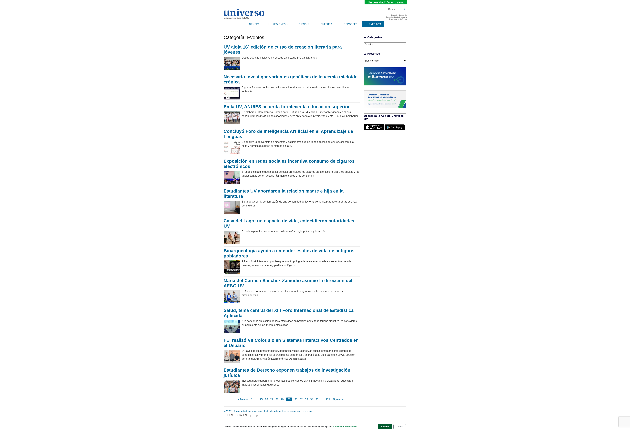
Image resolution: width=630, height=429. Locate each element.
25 (261, 399)
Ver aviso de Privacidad (345, 426)
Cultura (326, 24)
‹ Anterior (243, 399)
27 (271, 399)
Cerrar (400, 426)
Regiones (279, 24)
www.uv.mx (307, 411)
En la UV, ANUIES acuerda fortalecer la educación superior (287, 106)
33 (306, 399)
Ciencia (304, 24)
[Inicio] (243, 17)
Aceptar (385, 426)
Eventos (375, 24)
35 (316, 399)
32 (301, 399)
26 (266, 399)
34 (311, 399)
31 (295, 399)
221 (328, 399)
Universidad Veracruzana (386, 2)
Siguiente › (338, 399)
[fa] (250, 415)
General (255, 24)
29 (282, 399)
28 (276, 399)
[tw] (257, 415)
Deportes (351, 24)
